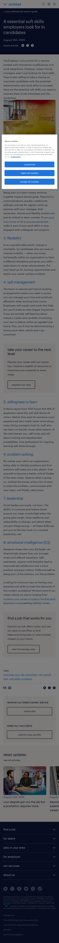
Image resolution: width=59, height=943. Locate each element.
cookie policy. (16, 157)
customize (29, 164)
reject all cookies (29, 173)
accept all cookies (29, 181)
